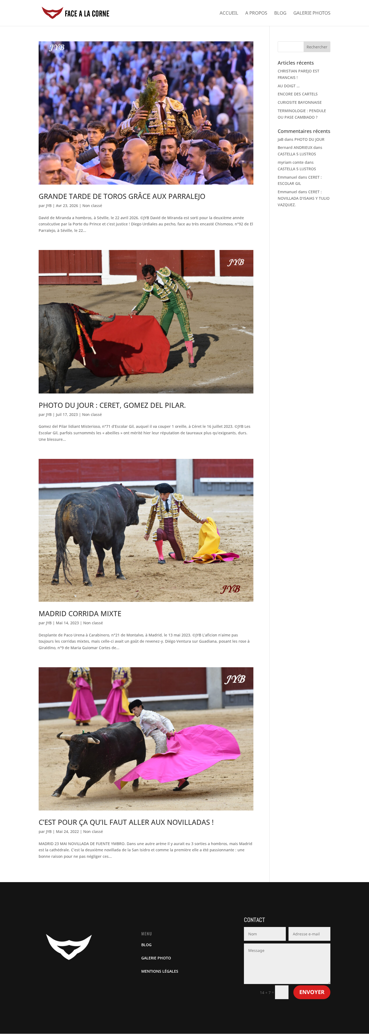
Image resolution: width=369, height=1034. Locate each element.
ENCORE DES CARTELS (298, 93)
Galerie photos (311, 13)
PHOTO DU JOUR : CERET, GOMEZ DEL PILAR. (112, 405)
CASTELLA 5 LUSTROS (297, 153)
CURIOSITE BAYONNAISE (300, 102)
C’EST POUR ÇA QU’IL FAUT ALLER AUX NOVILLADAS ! (126, 822)
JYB (49, 205)
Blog (280, 13)
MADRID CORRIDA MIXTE (80, 613)
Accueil (229, 13)
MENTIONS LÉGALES (159, 971)
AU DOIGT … (289, 85)
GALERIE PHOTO (156, 957)
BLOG (146, 944)
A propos (256, 13)
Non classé (92, 205)
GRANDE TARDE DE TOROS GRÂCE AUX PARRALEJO (122, 196)
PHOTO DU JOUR (309, 139)
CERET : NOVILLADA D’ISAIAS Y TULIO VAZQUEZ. (304, 198)
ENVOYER (311, 992)
